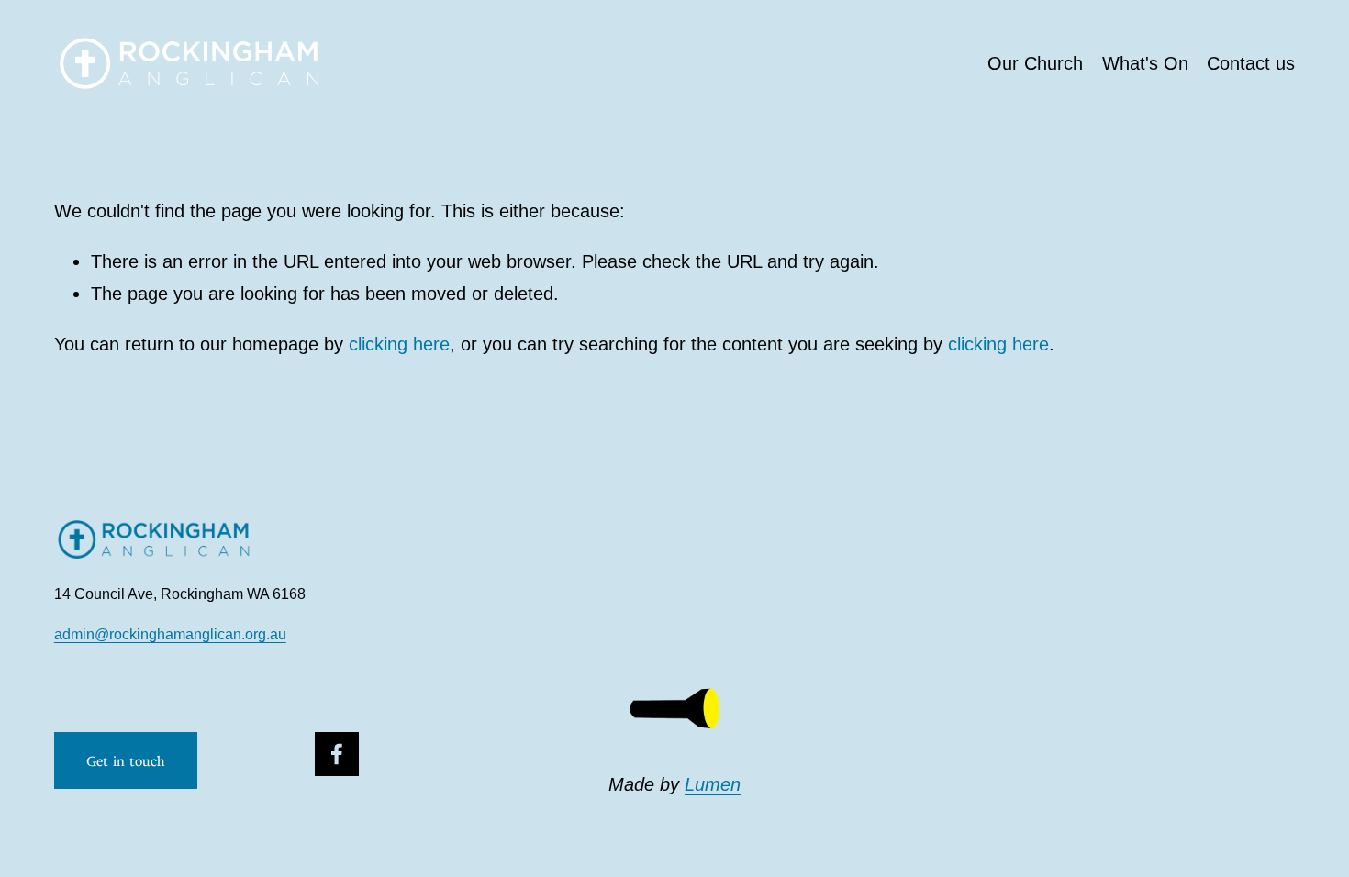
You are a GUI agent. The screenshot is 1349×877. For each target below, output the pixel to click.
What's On (1145, 63)
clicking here (399, 344)
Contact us (1251, 63)
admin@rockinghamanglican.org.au (170, 634)
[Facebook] (337, 754)
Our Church (1035, 63)
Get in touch (126, 760)
